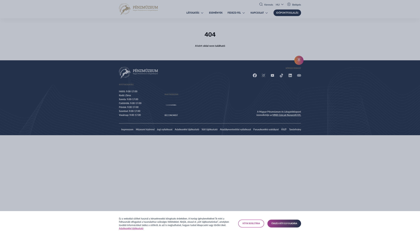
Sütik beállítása (251, 223)
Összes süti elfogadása (284, 223)
